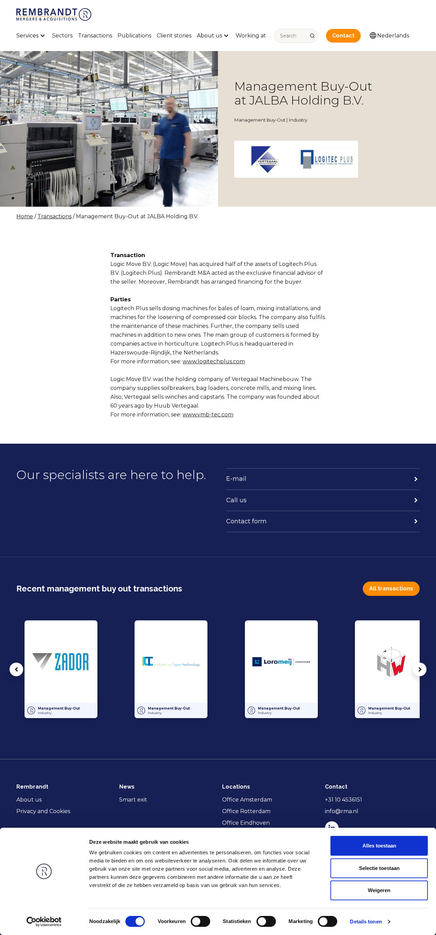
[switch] (200, 921)
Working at (251, 35)
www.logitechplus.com (214, 361)
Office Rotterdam (246, 811)
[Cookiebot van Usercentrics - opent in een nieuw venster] (44, 922)
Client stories (174, 35)
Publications (134, 35)
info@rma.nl (341, 811)
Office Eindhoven (246, 823)
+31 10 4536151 (343, 799)
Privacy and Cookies (43, 811)
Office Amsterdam (247, 799)
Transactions (95, 35)
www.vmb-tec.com (208, 414)
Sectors (62, 35)
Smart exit (133, 799)
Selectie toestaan (379, 868)
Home (24, 216)
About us (29, 799)
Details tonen (366, 921)
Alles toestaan (379, 846)
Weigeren (379, 890)
